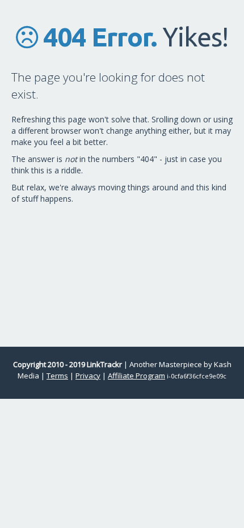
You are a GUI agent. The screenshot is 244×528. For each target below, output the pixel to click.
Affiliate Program (136, 376)
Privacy (87, 376)
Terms (57, 376)
